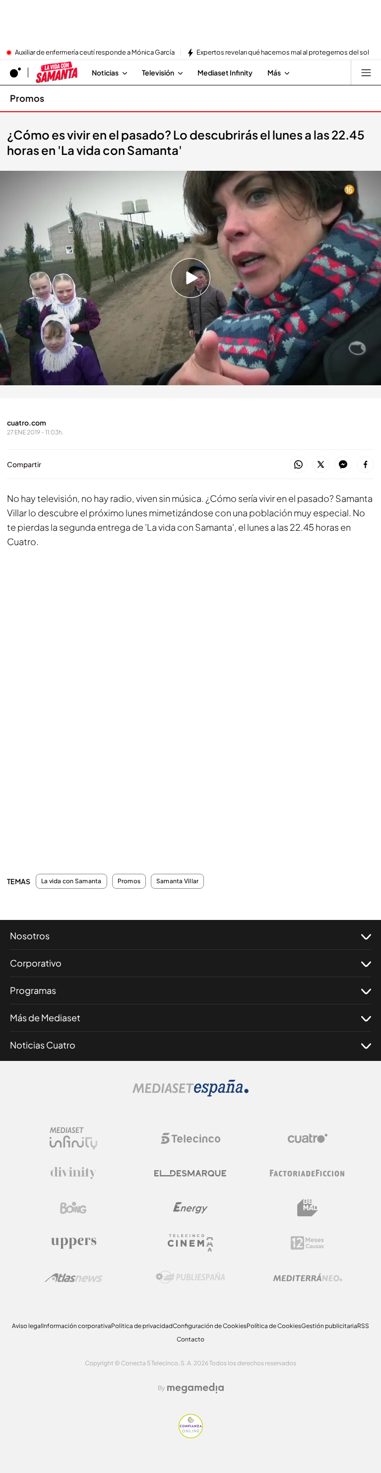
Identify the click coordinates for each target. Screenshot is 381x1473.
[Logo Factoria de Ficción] (307, 1173)
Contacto (190, 1339)
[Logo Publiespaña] (190, 1277)
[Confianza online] (191, 1435)
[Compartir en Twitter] (320, 465)
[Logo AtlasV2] (74, 1277)
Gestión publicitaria (329, 1326)
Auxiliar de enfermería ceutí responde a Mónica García (95, 53)
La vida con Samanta (71, 881)
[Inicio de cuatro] (15, 72)
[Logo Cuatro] (307, 1138)
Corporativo (36, 963)
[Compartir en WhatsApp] (298, 465)
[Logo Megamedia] (195, 1388)
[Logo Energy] (190, 1207)
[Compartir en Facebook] (365, 465)
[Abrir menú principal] (366, 72)
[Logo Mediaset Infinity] (73, 1138)
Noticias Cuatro (42, 1045)
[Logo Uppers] (73, 1242)
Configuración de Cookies (210, 1326)
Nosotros (30, 935)
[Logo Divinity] (73, 1173)
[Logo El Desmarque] (190, 1173)
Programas (33, 990)
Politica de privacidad (142, 1326)
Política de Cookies (274, 1326)
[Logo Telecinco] (190, 1138)
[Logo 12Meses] (307, 1243)
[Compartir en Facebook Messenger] (343, 465)
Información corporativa (76, 1326)
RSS (363, 1326)
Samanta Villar (177, 881)
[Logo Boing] (73, 1207)
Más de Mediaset (45, 1017)
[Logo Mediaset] (190, 1093)
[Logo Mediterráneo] (307, 1277)
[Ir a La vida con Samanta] (56, 72)
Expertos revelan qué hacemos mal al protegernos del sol (282, 53)
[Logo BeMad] (307, 1207)
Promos (27, 98)
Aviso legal (27, 1326)
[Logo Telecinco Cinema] (190, 1243)
